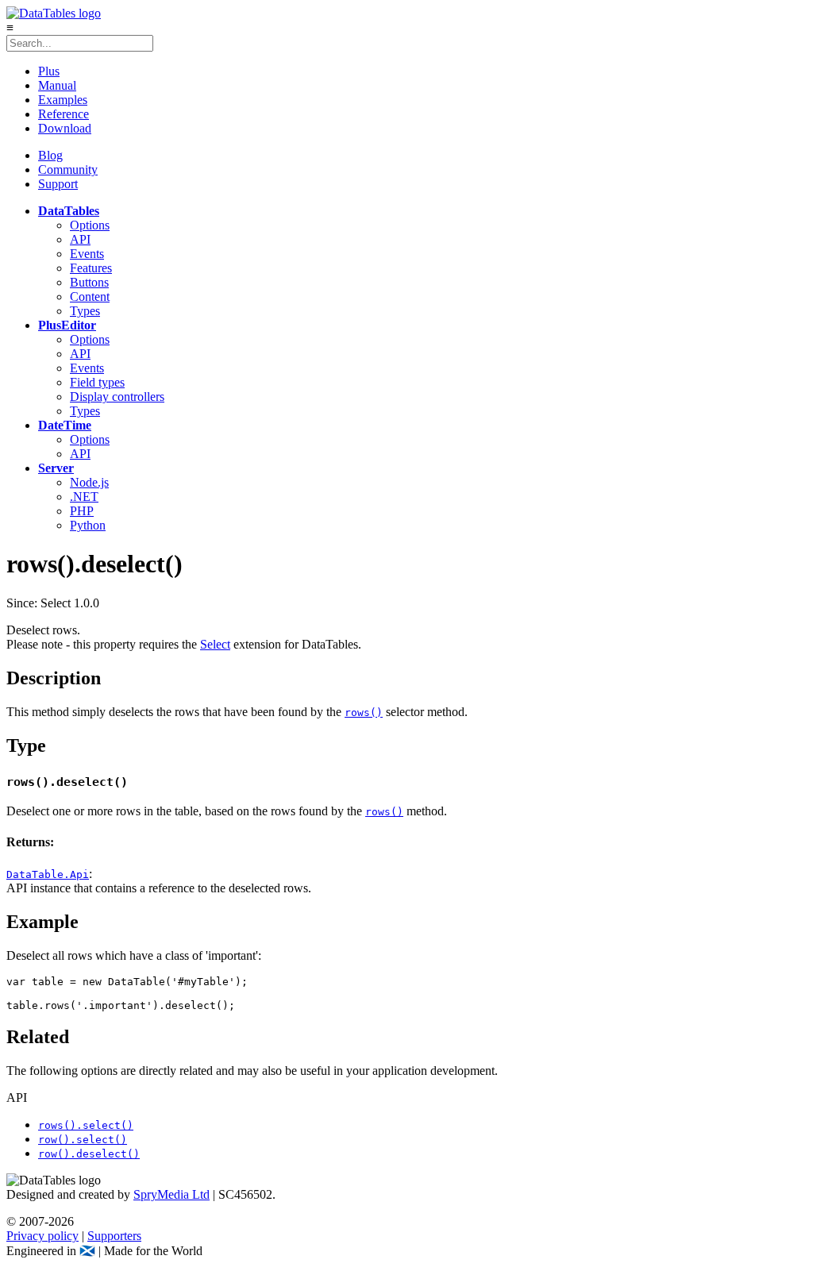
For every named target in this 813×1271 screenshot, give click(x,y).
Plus (49, 71)
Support (58, 184)
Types (85, 311)
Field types (97, 382)
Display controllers (117, 396)
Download (64, 128)
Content (90, 296)
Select (215, 644)
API (80, 239)
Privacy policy (42, 1235)
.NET (84, 496)
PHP (82, 511)
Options (90, 225)
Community (68, 169)
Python (88, 525)
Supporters (114, 1235)
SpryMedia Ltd (171, 1194)
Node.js (89, 482)
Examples (62, 99)
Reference (63, 114)
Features (91, 268)
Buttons (89, 282)
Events (87, 253)
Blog (50, 155)
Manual (57, 85)
